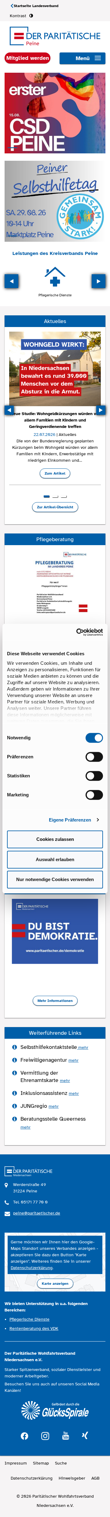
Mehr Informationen (55, 1001)
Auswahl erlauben (55, 859)
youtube (65, 1436)
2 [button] (55, 496)
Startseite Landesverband (36, 6)
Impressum (16, 1463)
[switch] (94, 757)
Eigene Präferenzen (70, 819)
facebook (24, 1435)
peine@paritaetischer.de (36, 1213)
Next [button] (98, 281)
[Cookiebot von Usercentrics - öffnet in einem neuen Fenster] (77, 632)
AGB (95, 1478)
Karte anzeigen (55, 1283)
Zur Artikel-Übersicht (55, 507)
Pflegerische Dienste (55, 295)
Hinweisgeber (72, 1478)
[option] (55, 281)
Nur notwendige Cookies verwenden (55, 879)
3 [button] (63, 496)
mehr (82, 1047)
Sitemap (41, 1463)
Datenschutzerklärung (32, 1267)
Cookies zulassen (55, 839)
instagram (45, 1435)
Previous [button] (11, 281)
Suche (61, 1463)
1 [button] (46, 496)
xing (85, 1436)
